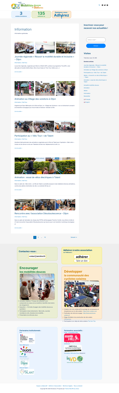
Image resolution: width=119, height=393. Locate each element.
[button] (99, 5)
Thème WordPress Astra (72, 388)
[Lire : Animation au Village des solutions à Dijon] (45, 88)
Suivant (74, 237)
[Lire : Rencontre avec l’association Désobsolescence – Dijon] (45, 204)
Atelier (86, 90)
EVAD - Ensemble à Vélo (71, 332)
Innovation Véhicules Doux (71, 353)
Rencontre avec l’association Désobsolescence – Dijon (41, 213)
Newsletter (87, 96)
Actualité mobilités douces (91, 85)
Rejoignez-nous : (61, 12)
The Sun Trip (91, 321)
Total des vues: (88, 58)
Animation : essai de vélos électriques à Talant (37, 177)
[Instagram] (107, 5)
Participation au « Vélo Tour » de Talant (34, 135)
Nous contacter (78, 386)
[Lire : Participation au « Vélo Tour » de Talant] (45, 126)
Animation (87, 88)
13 (45, 237)
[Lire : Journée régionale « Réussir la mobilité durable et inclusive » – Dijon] (45, 47)
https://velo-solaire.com (90, 311)
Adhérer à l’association (55, 386)
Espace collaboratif (42, 386)
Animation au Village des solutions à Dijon (35, 99)
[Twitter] (105, 5)
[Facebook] (102, 5)
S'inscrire (67, 319)
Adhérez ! (61, 16)
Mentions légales (68, 386)
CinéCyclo (67, 344)
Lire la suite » (18, 72)
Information (18, 62)
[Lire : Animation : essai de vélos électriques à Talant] (45, 166)
